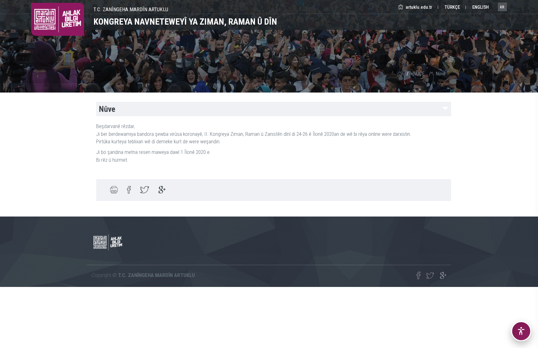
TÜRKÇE (452, 7)
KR (502, 7)
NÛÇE (418, 74)
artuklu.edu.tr (418, 7)
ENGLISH (480, 7)
